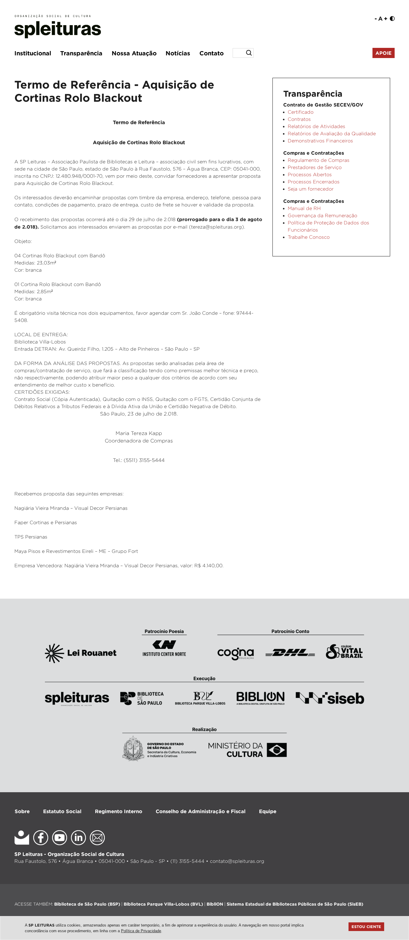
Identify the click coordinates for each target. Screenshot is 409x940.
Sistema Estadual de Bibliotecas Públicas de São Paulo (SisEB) (295, 904)
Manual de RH (304, 208)
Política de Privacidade (141, 931)
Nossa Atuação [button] (134, 53)
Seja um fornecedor (311, 188)
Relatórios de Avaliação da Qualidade (332, 133)
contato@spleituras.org (237, 861)
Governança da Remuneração (322, 215)
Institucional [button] (32, 53)
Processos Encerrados (314, 181)
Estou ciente (366, 926)
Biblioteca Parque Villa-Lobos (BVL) (163, 904)
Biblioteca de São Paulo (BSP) (87, 904)
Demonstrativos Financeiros (320, 140)
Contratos (299, 119)
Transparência (81, 53)
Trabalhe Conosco (309, 237)
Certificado (300, 112)
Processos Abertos (310, 174)
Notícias (178, 53)
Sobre (22, 811)
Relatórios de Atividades (316, 126)
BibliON (215, 904)
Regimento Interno (118, 811)
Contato (211, 53)
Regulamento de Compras (318, 160)
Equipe (267, 811)
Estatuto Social (62, 811)
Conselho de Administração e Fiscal (201, 811)
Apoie (383, 53)
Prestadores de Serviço (315, 167)
